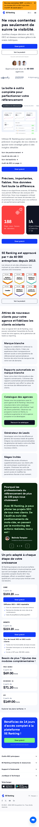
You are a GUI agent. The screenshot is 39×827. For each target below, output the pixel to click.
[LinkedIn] (14, 800)
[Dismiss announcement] (35, 3)
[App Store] (8, 787)
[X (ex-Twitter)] (5, 800)
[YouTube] (10, 800)
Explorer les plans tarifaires (13, 709)
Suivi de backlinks (9, 159)
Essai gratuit (19, 46)
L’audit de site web (9, 156)
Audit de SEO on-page (10, 163)
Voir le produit (19, 52)
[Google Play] (21, 787)
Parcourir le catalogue (19, 422)
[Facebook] (2, 801)
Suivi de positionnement (11, 152)
